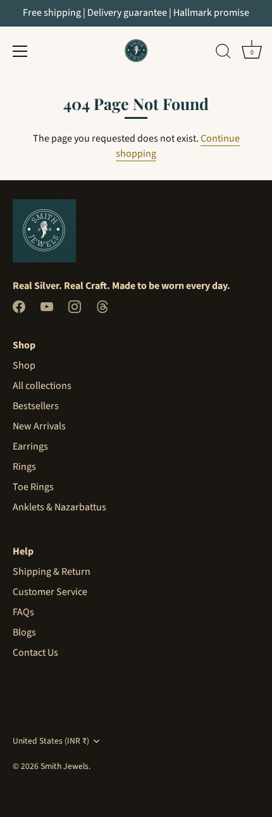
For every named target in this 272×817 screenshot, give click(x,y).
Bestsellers (36, 406)
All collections (42, 386)
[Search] (223, 53)
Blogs (24, 632)
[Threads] (102, 306)
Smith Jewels (64, 766)
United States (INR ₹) (51, 740)
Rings (24, 467)
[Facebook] (19, 306)
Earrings (30, 446)
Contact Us (35, 653)
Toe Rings (33, 487)
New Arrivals (39, 426)
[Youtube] (46, 306)
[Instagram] (74, 306)
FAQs (23, 612)
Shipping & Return (51, 572)
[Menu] (20, 51)
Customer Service (50, 592)
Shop (24, 365)
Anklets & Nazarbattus (59, 507)
